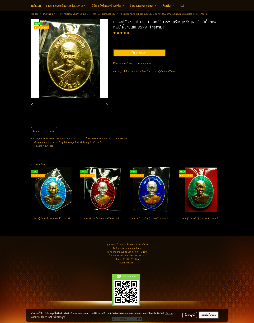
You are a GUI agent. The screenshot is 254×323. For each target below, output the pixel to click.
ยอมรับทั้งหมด (208, 315)
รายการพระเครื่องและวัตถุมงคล (65, 5)
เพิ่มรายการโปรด (124, 63)
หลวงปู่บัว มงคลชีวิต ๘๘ (165, 71)
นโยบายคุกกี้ (59, 317)
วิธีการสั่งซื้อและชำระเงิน (106, 5)
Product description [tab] (44, 131)
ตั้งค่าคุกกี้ (190, 315)
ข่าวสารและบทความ (141, 5)
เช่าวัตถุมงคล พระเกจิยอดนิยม (137, 71)
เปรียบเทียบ (146, 63)
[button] (182, 5)
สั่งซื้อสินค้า (140, 53)
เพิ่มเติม (166, 5)
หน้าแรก (36, 5)
